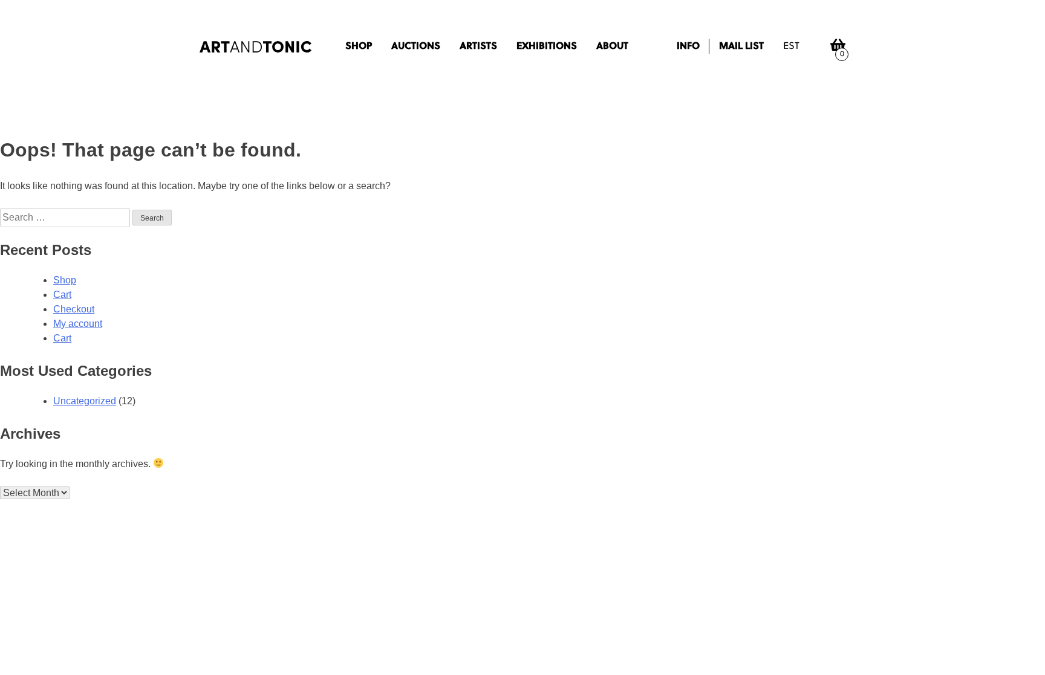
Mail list (741, 46)
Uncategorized (84, 401)
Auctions (415, 46)
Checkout (73, 309)
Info (688, 46)
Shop (358, 46)
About (612, 46)
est (791, 46)
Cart (62, 294)
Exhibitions (546, 46)
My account (77, 323)
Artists (478, 46)
